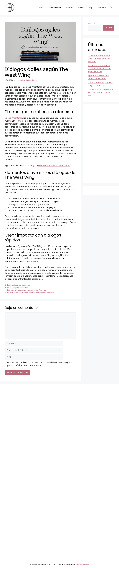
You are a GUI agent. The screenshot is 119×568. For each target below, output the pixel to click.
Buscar (91, 23)
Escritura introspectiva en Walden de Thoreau (26, 290)
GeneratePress (82, 564)
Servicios (69, 7)
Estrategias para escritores (18, 285)
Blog (90, 7)
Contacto (101, 7)
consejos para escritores (17, 287)
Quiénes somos (54, 7)
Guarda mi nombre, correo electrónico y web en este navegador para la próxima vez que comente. (40, 364)
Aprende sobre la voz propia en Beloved (98, 77)
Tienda (81, 7)
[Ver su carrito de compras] (111, 7)
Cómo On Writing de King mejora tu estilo (100, 84)
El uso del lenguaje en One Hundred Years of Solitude (99, 58)
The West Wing (14, 118)
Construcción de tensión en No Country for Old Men (100, 92)
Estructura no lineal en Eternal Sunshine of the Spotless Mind (99, 68)
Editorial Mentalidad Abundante (54, 165)
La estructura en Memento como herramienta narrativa (30, 292)
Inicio (41, 7)
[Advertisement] (101, 144)
